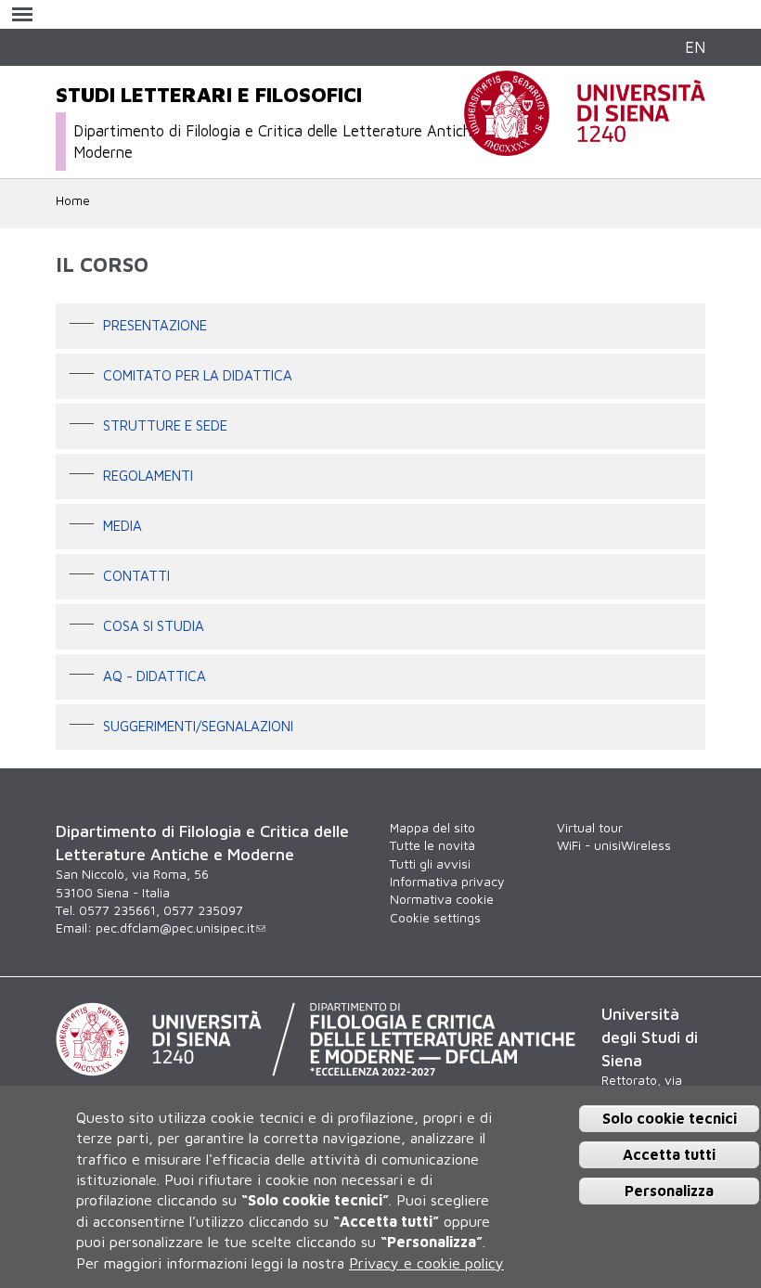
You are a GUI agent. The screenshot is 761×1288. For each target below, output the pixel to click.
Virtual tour (590, 827)
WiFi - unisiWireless (614, 845)
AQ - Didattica (154, 674)
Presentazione (155, 324)
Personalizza (669, 1190)
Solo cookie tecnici (669, 1118)
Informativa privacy (447, 881)
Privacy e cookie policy (426, 1263)
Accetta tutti (669, 1154)
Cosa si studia (153, 624)
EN (695, 47)
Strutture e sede (165, 424)
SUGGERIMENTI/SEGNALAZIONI (198, 724)
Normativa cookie (442, 899)
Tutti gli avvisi (430, 864)
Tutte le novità (432, 845)
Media (122, 524)
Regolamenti (148, 474)
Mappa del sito (432, 827)
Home (73, 200)
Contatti (136, 574)
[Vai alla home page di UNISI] (584, 145)
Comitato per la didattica (197, 374)
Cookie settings (435, 917)
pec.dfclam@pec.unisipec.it (175, 928)
